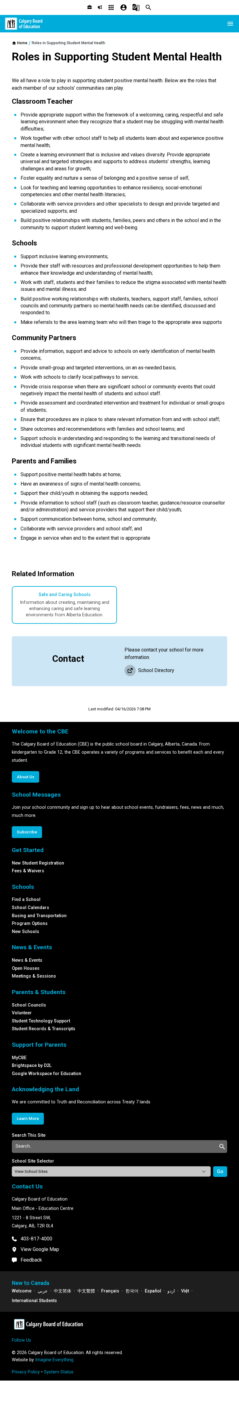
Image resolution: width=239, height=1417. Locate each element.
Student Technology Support (41, 1021)
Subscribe (27, 831)
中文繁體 (86, 1291)
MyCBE (19, 1057)
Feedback (31, 1260)
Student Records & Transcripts (43, 1028)
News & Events (27, 960)
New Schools (25, 931)
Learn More (28, 1118)
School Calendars (30, 907)
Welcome (21, 1291)
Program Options (30, 923)
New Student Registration (38, 863)
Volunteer (22, 1013)
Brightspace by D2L (32, 1065)
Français (110, 1291)
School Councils (29, 1005)
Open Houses (26, 968)
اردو (171, 1291)
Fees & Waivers (28, 871)
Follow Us (21, 1340)
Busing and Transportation (39, 915)
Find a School (26, 899)
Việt (185, 1291)
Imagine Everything (54, 1359)
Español (153, 1291)
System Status (58, 1372)
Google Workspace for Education (46, 1073)
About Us (25, 776)
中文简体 (62, 1291)
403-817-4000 (36, 1239)
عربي (43, 1291)
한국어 (131, 1291)
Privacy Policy (26, 1372)
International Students (34, 1300)
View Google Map (40, 1249)
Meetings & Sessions (34, 976)
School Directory (156, 670)
